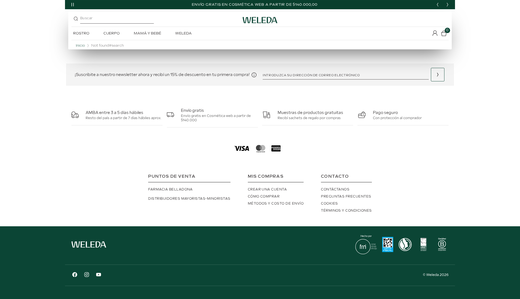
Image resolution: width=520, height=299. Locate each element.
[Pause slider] (72, 4)
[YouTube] (98, 275)
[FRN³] (366, 253)
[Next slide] (447, 4)
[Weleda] (89, 248)
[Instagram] (86, 275)
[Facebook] (75, 275)
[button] (254, 74)
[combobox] (128, 20)
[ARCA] (387, 245)
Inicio (80, 46)
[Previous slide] (437, 4)
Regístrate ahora (437, 74)
